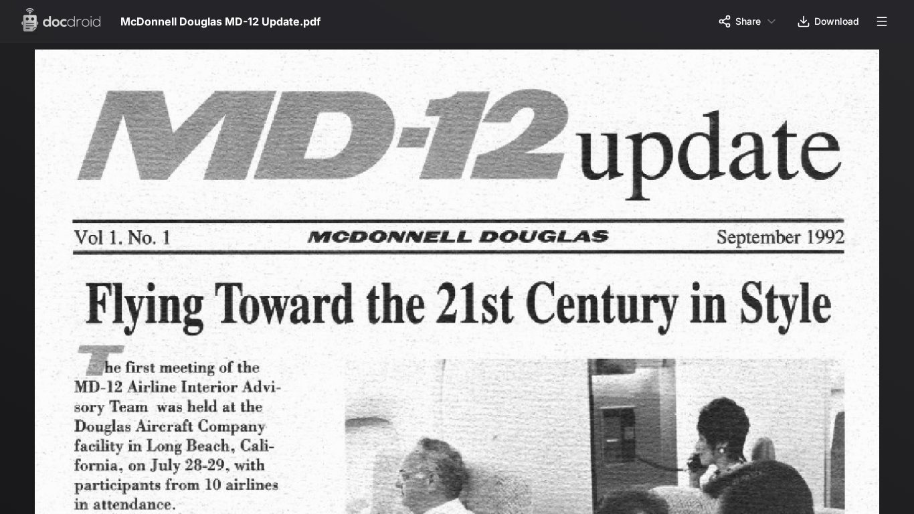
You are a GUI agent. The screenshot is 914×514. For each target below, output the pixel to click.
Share (748, 21)
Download (836, 21)
